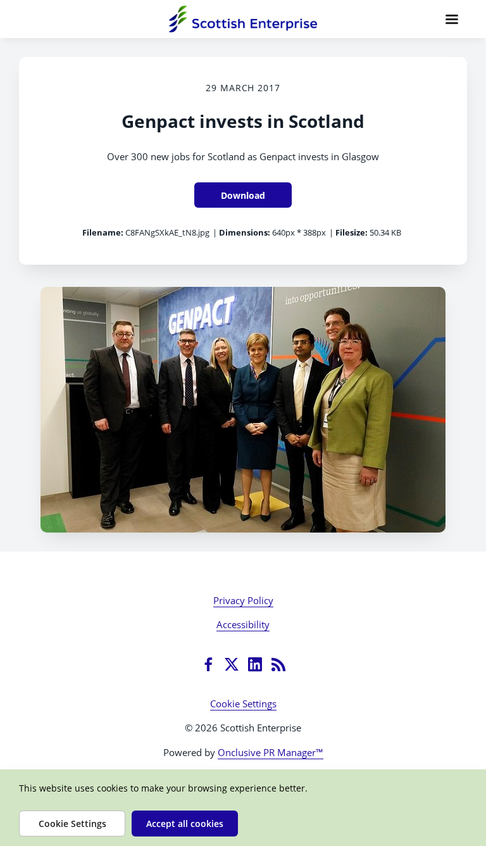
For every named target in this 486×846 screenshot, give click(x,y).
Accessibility (243, 624)
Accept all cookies (184, 824)
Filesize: (351, 232)
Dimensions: (244, 232)
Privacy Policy (243, 600)
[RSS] (278, 664)
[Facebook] (208, 664)
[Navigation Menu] (452, 19)
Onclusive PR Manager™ (270, 752)
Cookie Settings (243, 703)
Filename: (102, 232)
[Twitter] (232, 664)
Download (243, 195)
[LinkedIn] (255, 664)
